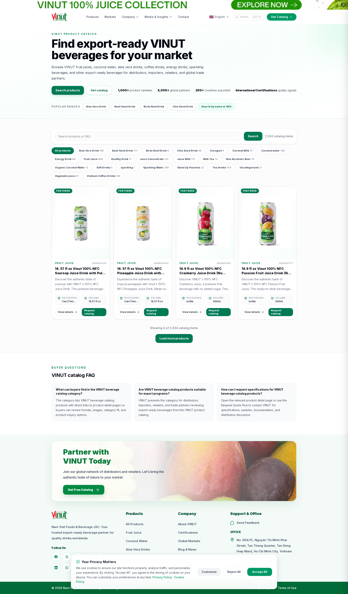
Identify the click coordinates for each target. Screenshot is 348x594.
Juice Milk (186, 159)
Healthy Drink (121, 159)
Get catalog (99, 90)
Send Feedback (248, 523)
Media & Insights (156, 17)
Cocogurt (217, 150)
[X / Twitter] (66, 556)
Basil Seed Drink (124, 106)
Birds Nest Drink (154, 106)
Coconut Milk (242, 150)
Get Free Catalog (80, 489)
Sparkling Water (156, 167)
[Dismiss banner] (343, 5)
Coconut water (273, 150)
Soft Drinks (104, 167)
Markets (110, 17)
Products (92, 17)
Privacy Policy (162, 577)
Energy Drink (65, 159)
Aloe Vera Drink (96, 106)
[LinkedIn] (56, 567)
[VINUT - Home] (60, 17)
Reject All (234, 571)
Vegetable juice (66, 175)
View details (65, 312)
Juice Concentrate (154, 159)
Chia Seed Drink (183, 106)
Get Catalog (279, 17)
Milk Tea (210, 159)
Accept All (259, 571)
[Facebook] (56, 556)
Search (253, 136)
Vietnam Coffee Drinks (103, 175)
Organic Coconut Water (71, 167)
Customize (209, 571)
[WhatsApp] (66, 567)
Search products (68, 90)
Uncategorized (251, 167)
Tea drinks (221, 167)
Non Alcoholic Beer (240, 159)
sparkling (128, 167)
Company (128, 17)
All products (62, 150)
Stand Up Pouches (190, 167)
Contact (183, 17)
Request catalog (89, 312)
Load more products (174, 338)
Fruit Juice (93, 159)
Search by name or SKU (216, 106)
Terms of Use (287, 588)
